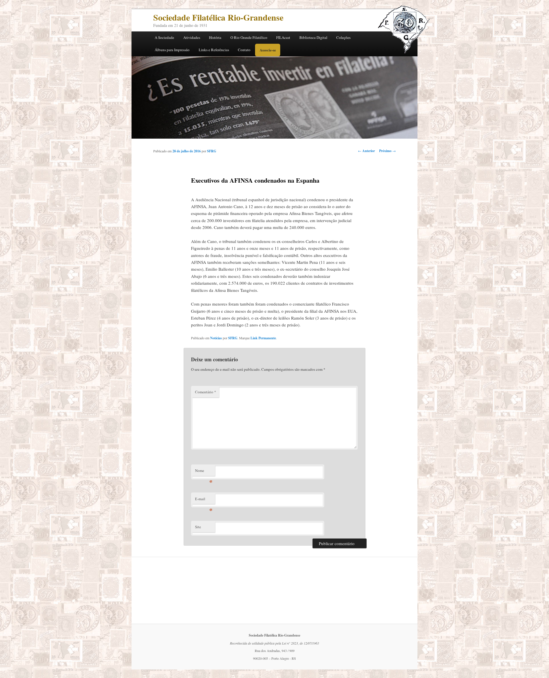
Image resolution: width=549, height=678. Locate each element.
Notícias (216, 338)
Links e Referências (214, 49)
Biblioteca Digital (313, 37)
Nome (203, 472)
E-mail (203, 500)
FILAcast (283, 37)
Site (198, 526)
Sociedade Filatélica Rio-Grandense (218, 17)
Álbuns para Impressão (172, 49)
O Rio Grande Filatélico (248, 37)
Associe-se (268, 50)
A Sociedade (164, 37)
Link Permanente (263, 338)
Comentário (205, 391)
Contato (244, 49)
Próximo (387, 150)
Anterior (366, 150)
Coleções (343, 37)
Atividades (191, 37)
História (215, 37)
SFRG (211, 151)
